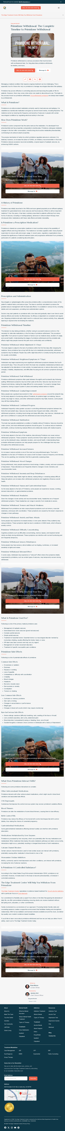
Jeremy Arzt (34, 993)
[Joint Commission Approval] (9, 1107)
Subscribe (33, 1078)
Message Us (42, 70)
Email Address (8, 1075)
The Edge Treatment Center (10, 891)
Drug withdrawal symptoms (39, 95)
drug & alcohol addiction (55, 891)
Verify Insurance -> (24, 2)
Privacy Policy (26, 1123)
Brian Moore (34, 985)
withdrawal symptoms (40, 394)
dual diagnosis (22, 893)
